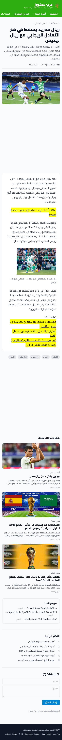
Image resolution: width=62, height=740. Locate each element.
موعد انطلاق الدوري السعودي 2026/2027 (36, 660)
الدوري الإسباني (40, 23)
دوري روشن (55, 521)
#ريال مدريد (35, 357)
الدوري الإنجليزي (21, 14)
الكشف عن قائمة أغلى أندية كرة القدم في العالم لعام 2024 (31, 612)
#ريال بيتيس (23, 357)
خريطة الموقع (11, 734)
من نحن (56, 734)
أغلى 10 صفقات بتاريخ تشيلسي (41, 641)
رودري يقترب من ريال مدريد (44, 476)
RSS (21, 734)
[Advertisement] (31, 139)
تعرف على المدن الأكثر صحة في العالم (41, 619)
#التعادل (55, 357)
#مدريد (45, 357)
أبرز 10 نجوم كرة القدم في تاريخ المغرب (38, 655)
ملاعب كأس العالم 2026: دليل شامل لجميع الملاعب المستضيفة (34, 578)
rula (58, 64)
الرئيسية (54, 14)
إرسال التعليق (51, 702)
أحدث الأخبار (39, 14)
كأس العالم (55, 573)
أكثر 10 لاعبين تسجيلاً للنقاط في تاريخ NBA (37, 651)
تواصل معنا (46, 734)
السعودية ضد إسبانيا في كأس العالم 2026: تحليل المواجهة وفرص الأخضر (34, 526)
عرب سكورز (55, 23)
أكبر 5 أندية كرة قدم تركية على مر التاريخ (37, 646)
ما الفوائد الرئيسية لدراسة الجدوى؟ (42, 608)
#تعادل (12, 357)
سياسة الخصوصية (32, 734)
